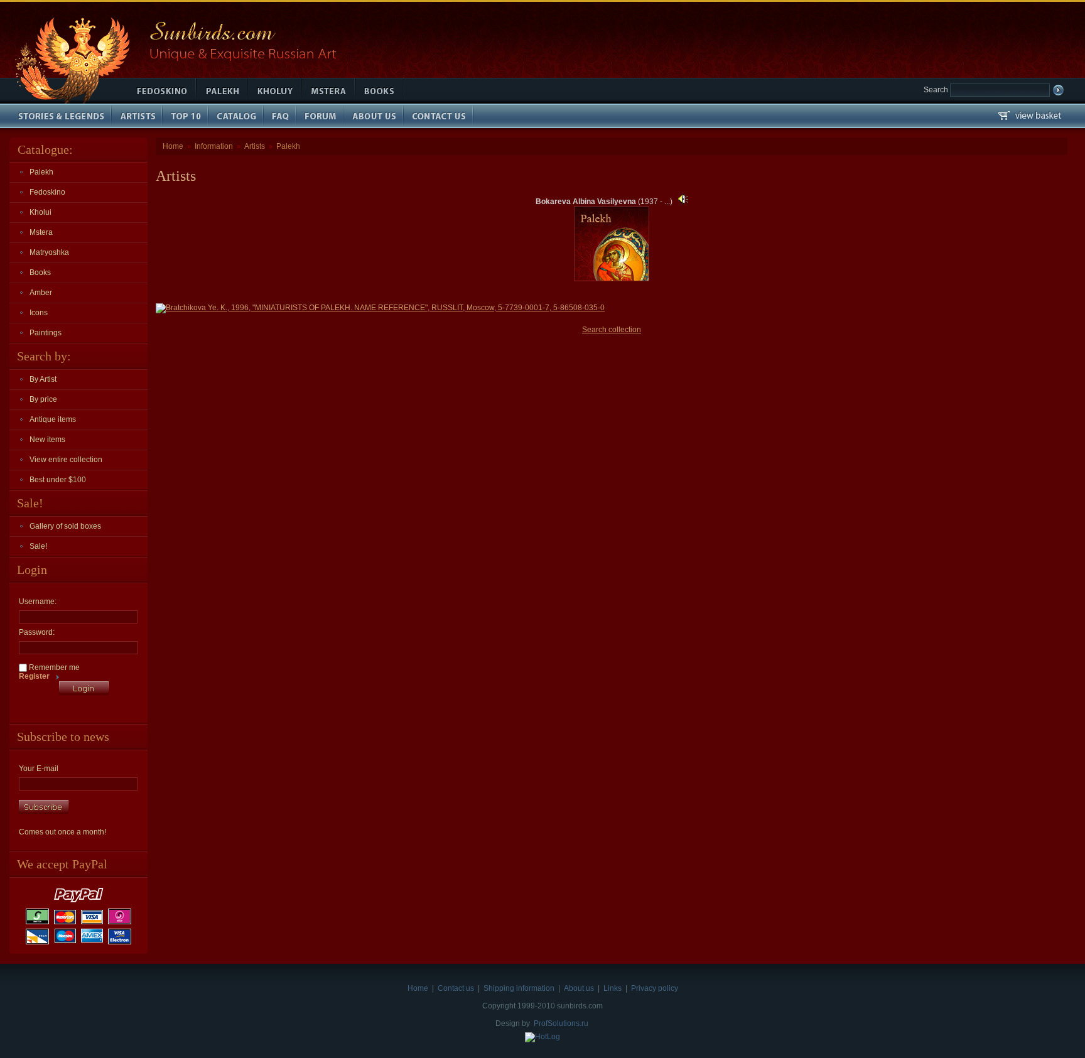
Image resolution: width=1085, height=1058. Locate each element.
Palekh (41, 172)
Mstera (41, 232)
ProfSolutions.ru (561, 1023)
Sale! (38, 546)
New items (47, 439)
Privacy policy (654, 988)
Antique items (53, 419)
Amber (41, 292)
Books (40, 272)
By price (43, 399)
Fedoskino (47, 192)
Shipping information (518, 988)
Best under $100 (58, 479)
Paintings (46, 332)
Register (34, 676)
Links (612, 988)
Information (214, 146)
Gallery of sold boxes (65, 526)
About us (579, 988)
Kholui (40, 212)
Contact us (456, 988)
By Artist (43, 379)
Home (173, 146)
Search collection (611, 329)
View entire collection (66, 459)
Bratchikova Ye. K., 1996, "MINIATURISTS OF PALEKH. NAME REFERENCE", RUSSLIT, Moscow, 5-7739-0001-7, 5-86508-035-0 (385, 307)
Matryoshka (49, 252)
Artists (254, 146)
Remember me (53, 667)
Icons (39, 312)
